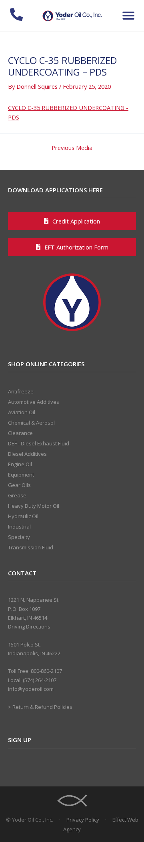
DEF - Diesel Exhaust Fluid (38, 443)
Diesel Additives (27, 453)
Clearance (20, 433)
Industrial (19, 526)
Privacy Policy (82, 819)
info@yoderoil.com (31, 688)
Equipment (21, 474)
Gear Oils (19, 485)
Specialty (19, 537)
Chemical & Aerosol (31, 422)
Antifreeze (21, 391)
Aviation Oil (21, 412)
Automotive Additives (33, 401)
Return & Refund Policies (42, 706)
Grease (17, 495)
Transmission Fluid (30, 547)
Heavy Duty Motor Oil (33, 505)
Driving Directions (29, 626)
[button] (128, 15)
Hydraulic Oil (23, 516)
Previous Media (72, 148)
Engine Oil (20, 464)
